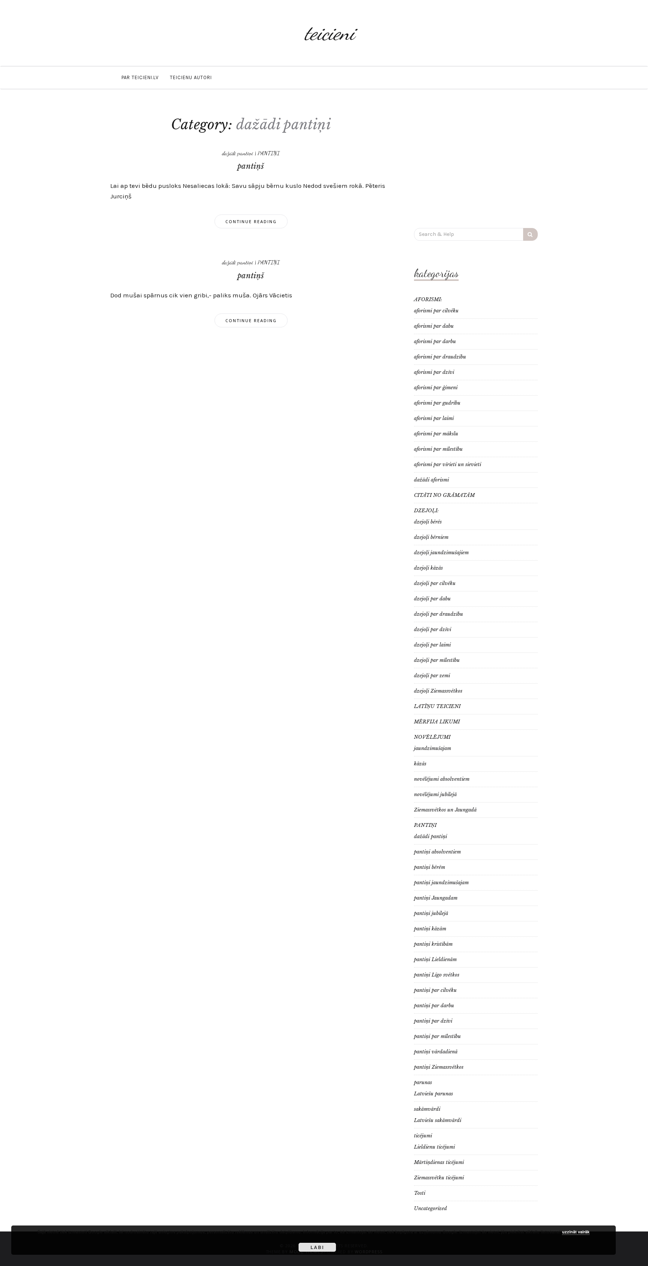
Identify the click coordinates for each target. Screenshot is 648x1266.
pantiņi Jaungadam (436, 898)
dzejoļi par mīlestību (437, 660)
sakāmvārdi (427, 1109)
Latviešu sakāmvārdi (437, 1120)
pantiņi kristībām (433, 944)
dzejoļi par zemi (432, 675)
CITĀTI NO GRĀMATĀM (444, 495)
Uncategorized (430, 1208)
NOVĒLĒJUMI (432, 737)
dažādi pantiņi (237, 153)
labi (317, 1247)
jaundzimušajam (432, 748)
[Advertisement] (476, 162)
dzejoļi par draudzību (438, 614)
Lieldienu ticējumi (434, 1147)
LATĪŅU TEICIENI (437, 706)
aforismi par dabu (434, 326)
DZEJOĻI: (426, 510)
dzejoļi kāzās (428, 568)
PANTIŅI (269, 153)
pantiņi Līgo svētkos (436, 975)
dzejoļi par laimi (432, 645)
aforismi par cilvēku (436, 311)
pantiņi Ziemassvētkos (439, 1067)
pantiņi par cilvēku (435, 990)
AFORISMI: (428, 299)
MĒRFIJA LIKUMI (437, 721)
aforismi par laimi (434, 418)
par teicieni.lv (140, 77)
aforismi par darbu (435, 341)
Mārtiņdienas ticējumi (439, 1162)
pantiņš (250, 166)
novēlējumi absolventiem (442, 779)
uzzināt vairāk (576, 1231)
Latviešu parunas (433, 1093)
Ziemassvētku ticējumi (439, 1177)
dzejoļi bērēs (428, 522)
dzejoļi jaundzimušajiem (441, 552)
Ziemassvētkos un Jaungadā (445, 810)
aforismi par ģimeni (436, 387)
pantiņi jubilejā (431, 913)
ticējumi (423, 1135)
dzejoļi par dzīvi (432, 629)
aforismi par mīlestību (438, 449)
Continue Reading (251, 221)
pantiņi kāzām (430, 929)
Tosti (419, 1193)
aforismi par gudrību (437, 403)
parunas (423, 1082)
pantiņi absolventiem (437, 852)
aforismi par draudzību (440, 357)
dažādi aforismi (431, 480)
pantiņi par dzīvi (433, 1021)
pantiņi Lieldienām (435, 959)
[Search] (530, 234)
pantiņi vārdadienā (436, 1051)
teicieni (329, 33)
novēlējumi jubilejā (435, 794)
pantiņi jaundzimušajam (441, 882)
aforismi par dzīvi (434, 372)
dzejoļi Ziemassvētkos (438, 691)
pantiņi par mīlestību (437, 1036)
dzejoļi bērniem (431, 537)
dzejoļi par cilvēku (435, 583)
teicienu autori (191, 77)
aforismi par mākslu (436, 433)
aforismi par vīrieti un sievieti (447, 464)
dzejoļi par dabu (432, 599)
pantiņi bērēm (429, 867)
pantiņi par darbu (434, 1005)
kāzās (420, 763)
